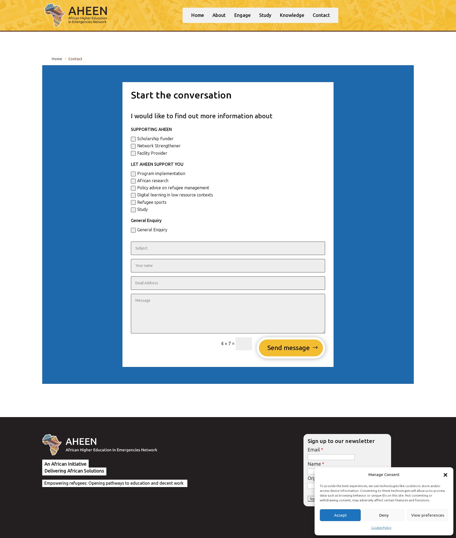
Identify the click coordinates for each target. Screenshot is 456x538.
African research (152, 180)
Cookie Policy (381, 528)
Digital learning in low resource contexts (175, 194)
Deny (384, 515)
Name (314, 464)
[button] (445, 475)
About (219, 15)
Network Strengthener (159, 145)
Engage (242, 15)
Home (197, 15)
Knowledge (292, 15)
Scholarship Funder (155, 138)
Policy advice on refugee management (173, 187)
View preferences (427, 515)
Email (314, 450)
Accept (340, 515)
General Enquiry (152, 229)
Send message (288, 348)
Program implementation (161, 173)
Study (265, 15)
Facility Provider (152, 153)
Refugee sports (152, 202)
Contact (321, 15)
